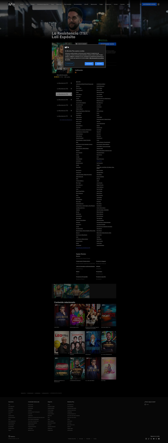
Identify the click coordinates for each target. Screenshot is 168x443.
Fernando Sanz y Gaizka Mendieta (103, 222)
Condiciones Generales (71, 410)
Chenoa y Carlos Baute (81, 220)
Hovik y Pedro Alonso (101, 207)
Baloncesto (94, 4)
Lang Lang (78, 127)
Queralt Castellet (79, 138)
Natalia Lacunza (100, 100)
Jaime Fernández (100, 220)
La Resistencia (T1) (62, 116)
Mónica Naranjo (100, 212)
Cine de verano (11, 415)
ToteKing (78, 209)
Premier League (50, 410)
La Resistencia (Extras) (75, 380)
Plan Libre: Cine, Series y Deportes (73, 415)
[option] (59, 291)
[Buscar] (140, 4)
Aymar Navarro (79, 185)
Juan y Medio (99, 94)
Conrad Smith (79, 113)
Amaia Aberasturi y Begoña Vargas (104, 119)
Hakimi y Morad (79, 108)
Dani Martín (99, 205)
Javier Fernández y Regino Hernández (84, 174)
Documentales (78, 4)
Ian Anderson (79, 146)
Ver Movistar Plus (70, 404)
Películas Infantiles (11, 417)
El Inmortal (30, 413)
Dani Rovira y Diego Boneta (81, 234)
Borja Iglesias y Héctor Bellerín (103, 144)
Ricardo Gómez (100, 216)
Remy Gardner (100, 195)
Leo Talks (56, 354)
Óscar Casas (78, 88)
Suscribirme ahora (149, 4)
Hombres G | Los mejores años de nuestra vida (36, 417)
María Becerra (100, 102)
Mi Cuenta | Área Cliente (71, 408)
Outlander (30, 410)
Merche (98, 178)
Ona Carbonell (79, 152)
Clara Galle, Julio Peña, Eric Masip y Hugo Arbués (105, 168)
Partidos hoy (50, 428)
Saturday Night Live (105, 327)
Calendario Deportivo (51, 426)
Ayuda (147, 404)
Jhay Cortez (99, 199)
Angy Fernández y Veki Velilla (103, 209)
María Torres (99, 154)
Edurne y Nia (99, 90)
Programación (50, 430)
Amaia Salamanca (100, 86)
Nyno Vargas (99, 230)
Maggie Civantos (100, 185)
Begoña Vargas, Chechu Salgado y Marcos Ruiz (85, 230)
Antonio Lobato (79, 241)
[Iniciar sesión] (158, 4)
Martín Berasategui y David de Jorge (104, 150)
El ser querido (30, 404)
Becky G (77, 232)
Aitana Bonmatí (79, 90)
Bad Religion (78, 115)
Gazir (77, 237)
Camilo (77, 98)
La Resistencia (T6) (62, 88)
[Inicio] (11, 4)
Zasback (72, 354)
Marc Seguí (78, 182)
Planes (68, 419)
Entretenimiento (11, 428)
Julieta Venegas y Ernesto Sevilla (103, 142)
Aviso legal (81, 438)
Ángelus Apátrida (100, 176)
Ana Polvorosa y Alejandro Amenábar (104, 226)
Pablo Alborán (79, 136)
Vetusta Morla (79, 216)
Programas (108, 4)
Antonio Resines (79, 133)
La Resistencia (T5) (62, 94)
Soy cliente (82, 44)
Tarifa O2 (69, 426)
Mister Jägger (99, 88)
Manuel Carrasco (100, 158)
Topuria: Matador (51, 421)
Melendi (77, 150)
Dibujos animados (31, 424)
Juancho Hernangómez (81, 102)
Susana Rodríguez (100, 245)
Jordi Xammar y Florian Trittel (82, 131)
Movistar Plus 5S (31, 430)
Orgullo (9, 430)
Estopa (77, 154)
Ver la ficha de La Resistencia (66, 119)
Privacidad (88, 438)
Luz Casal (99, 104)
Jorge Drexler (79, 106)
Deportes (58, 4)
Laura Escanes (100, 96)
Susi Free (103, 380)
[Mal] (56, 77)
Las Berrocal (30, 415)
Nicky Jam (99, 136)
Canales (122, 4)
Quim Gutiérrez (79, 125)
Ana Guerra (78, 224)
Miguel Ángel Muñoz (80, 191)
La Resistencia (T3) (62, 105)
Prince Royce (79, 94)
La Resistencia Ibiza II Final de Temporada (84, 84)
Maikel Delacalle (79, 176)
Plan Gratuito (67, 4)
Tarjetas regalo (70, 428)
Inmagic (77, 156)
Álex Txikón (78, 201)
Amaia (98, 115)
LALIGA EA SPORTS (51, 408)
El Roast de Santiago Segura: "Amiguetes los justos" (92, 328)
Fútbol (32, 4)
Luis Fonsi (99, 133)
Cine (27, 4)
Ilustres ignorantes (74, 327)
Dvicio (98, 113)
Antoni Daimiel (79, 158)
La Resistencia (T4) (62, 99)
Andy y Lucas (79, 121)
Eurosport (49, 424)
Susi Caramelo (100, 163)
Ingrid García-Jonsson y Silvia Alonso (83, 129)
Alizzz (77, 195)
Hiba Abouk (99, 239)
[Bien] (59, 77)
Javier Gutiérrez (100, 187)
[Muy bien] (61, 77)
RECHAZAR (89, 63)
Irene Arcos (78, 172)
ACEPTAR (99, 63)
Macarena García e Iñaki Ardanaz (104, 98)
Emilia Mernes (79, 100)
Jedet (98, 180)
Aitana (77, 243)
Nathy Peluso (99, 193)
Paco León (78, 96)
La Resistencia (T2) (62, 110)
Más (128, 4)
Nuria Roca (78, 123)
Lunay (98, 140)
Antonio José (99, 127)
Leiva (77, 189)
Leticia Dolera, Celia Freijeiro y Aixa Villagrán (85, 205)
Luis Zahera (78, 160)
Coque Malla (99, 117)
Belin (77, 178)
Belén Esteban (79, 199)
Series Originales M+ (12, 421)
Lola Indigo (99, 129)
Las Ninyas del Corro (80, 207)
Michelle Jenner (79, 163)
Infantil (86, 4)
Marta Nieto (78, 218)
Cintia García (99, 138)
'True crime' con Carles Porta (33, 421)
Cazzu (98, 108)
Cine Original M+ (11, 406)
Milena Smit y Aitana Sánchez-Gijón (104, 232)
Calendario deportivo (42, 4)
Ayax (98, 156)
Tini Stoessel (78, 245)
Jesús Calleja (99, 191)
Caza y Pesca (30, 428)
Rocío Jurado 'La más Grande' (33, 419)
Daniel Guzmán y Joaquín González (83, 140)
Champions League (51, 406)
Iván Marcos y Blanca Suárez (82, 239)
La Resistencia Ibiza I (101, 84)
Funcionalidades (70, 406)
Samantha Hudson (100, 152)
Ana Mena (99, 201)
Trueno (77, 226)
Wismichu (78, 222)
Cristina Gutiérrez (79, 180)
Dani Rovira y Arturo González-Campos (84, 144)
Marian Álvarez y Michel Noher (82, 148)
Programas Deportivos (32, 426)
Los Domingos (30, 408)
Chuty (77, 92)
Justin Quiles (99, 197)
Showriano (88, 354)
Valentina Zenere (100, 92)
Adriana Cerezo (100, 111)
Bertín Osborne (100, 214)
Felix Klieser (99, 174)
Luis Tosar (78, 197)
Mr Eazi (77, 212)
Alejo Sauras (99, 228)
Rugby (101, 4)
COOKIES (95, 438)
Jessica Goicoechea (101, 123)
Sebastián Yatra (100, 172)
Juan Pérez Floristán (101, 224)
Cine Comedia (10, 410)
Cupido (98, 165)
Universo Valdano (51, 413)
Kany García (78, 170)
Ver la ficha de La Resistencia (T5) (83, 247)
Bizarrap (78, 86)
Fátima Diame (79, 117)
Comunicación (70, 430)
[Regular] (58, 77)
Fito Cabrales (99, 218)
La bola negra (30, 406)
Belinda (98, 125)
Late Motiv (56, 327)
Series (21, 4)
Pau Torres (78, 187)
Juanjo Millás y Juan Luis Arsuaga (103, 146)
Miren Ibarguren (79, 193)
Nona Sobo (78, 167)
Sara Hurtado (99, 189)
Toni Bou (98, 237)
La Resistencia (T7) (62, 83)
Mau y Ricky (99, 203)
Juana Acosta (99, 182)
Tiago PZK (99, 131)
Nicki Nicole (78, 214)
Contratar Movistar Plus (71, 413)
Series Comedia (11, 424)
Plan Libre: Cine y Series (71, 417)
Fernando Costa (79, 104)
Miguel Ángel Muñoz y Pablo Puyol (83, 111)
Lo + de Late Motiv (90, 380)
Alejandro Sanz (100, 148)
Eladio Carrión (100, 241)
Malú (77, 142)
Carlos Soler (99, 243)
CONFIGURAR (69, 63)
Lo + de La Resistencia (106, 354)
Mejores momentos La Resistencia (59, 381)
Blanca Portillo (100, 170)
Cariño (77, 165)
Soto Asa (98, 121)
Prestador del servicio (72, 438)
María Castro (79, 119)
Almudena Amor (79, 228)
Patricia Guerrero (79, 203)
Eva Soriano (99, 106)
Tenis (52, 4)
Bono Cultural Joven (71, 424)
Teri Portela (99, 234)
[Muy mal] (55, 77)
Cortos (116, 4)
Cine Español (10, 408)
